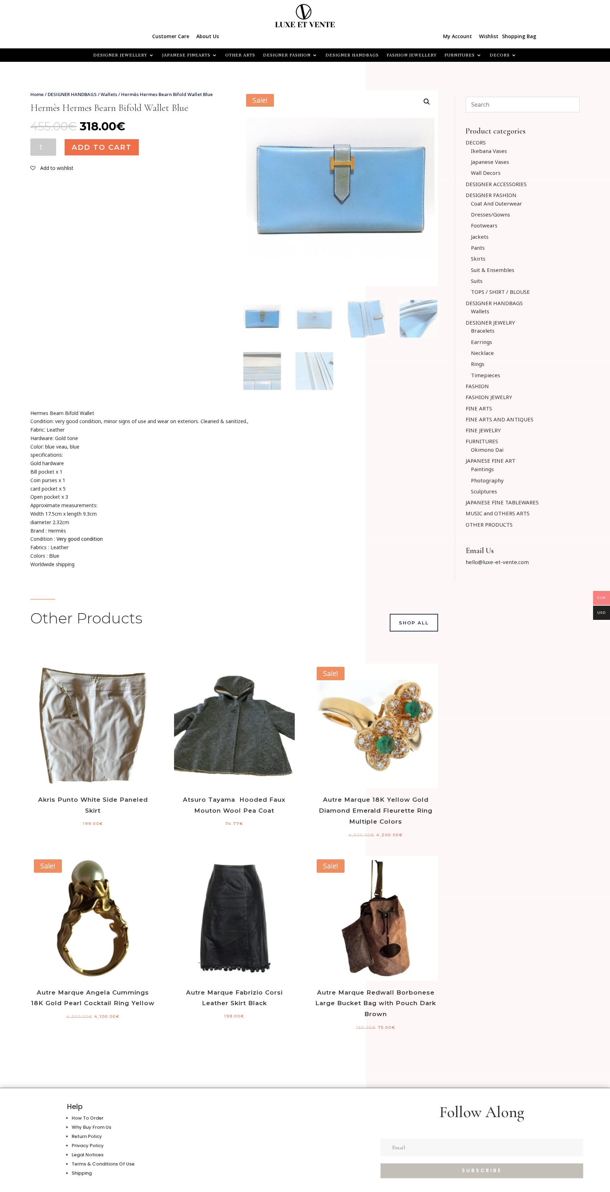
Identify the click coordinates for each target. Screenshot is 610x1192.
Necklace (482, 352)
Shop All (414, 622)
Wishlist (488, 36)
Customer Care (170, 36)
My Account (457, 36)
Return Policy (87, 1136)
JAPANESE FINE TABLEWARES (502, 502)
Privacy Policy (88, 1145)
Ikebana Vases (489, 150)
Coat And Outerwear (496, 203)
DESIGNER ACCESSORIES (496, 184)
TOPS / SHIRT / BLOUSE (500, 291)
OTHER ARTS (240, 55)
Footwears (484, 225)
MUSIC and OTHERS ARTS (498, 513)
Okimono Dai (487, 449)
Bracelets (483, 330)
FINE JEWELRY (483, 430)
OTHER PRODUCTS (489, 524)
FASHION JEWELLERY (412, 55)
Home (37, 94)
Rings (477, 363)
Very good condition (79, 538)
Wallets (109, 94)
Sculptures (484, 491)
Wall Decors (486, 172)
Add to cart (102, 147)
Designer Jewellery (120, 55)
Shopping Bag (519, 36)
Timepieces (485, 375)
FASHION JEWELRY (489, 397)
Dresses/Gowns (490, 214)
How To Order (87, 1118)
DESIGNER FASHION (287, 55)
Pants (478, 247)
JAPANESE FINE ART (490, 460)
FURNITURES (459, 55)
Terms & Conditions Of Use (103, 1164)
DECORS (476, 142)
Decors (500, 55)
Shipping (82, 1173)
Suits (477, 280)
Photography (487, 480)
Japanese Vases (490, 161)
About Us (207, 36)
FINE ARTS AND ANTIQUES (499, 419)
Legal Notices (87, 1154)
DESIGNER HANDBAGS (352, 55)
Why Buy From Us (91, 1127)
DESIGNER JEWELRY (490, 322)
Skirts (478, 258)
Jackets (480, 236)
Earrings (481, 341)
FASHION (477, 386)
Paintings (482, 469)
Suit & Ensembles (492, 269)
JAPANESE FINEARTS (186, 55)
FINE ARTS (479, 408)
